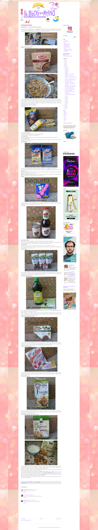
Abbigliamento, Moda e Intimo (68, 50)
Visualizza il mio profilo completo (67, 56)
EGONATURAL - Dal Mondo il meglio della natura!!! (72, 278)
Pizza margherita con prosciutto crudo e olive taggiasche (71, 266)
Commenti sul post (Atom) (27, 520)
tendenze (65, 119)
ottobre (66, 70)
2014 (65, 107)
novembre (66, 69)
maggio (66, 98)
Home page (41, 518)
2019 (65, 64)
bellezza (65, 113)
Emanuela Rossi (66, 54)
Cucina (25, 483)
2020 (65, 63)
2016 (65, 104)
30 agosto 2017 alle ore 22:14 (33, 489)
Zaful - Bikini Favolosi (68, 93)
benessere (65, 114)
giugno (66, 97)
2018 (65, 65)
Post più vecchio (58, 518)
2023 (65, 59)
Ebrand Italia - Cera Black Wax (69, 75)
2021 (65, 62)
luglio (66, 96)
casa (64, 115)
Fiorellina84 (25, 500)
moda (65, 118)
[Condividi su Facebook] (38, 482)
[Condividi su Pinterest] (39, 482)
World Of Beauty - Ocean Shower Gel (70, 86)
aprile (66, 99)
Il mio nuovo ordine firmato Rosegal (70, 89)
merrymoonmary (51, 527)
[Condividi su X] (37, 482)
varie (64, 120)
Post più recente (23, 518)
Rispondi (24, 497)
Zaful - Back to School (68, 81)
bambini (65, 112)
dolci (64, 117)
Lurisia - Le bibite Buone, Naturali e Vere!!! (71, 272)
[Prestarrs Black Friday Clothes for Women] (71, 186)
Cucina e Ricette (66, 41)
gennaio (66, 103)
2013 (65, 108)
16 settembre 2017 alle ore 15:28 (31, 500)
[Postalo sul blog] (36, 482)
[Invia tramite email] (35, 482)
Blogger (58, 527)
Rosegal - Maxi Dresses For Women (70, 94)
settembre (66, 71)
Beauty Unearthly (26, 489)
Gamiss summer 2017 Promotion (69, 82)
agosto (66, 72)
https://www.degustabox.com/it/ (26, 477)
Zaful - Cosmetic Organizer (68, 90)
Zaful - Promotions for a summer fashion (70, 85)
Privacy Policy (66, 51)
